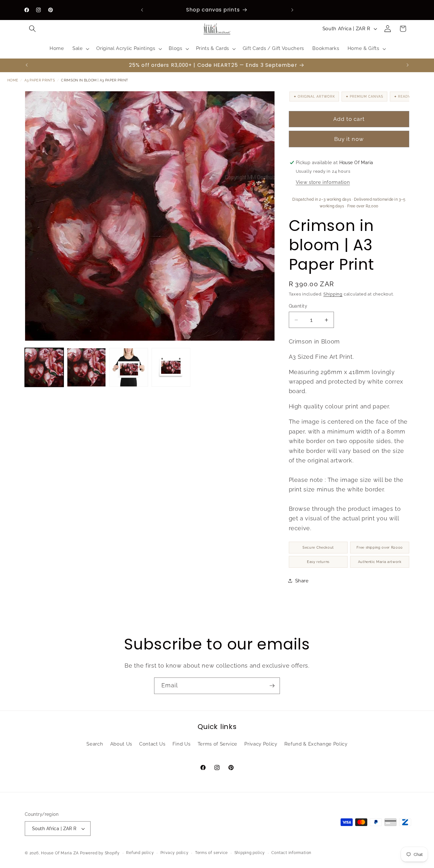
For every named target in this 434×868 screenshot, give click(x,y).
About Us (121, 744)
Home (12, 80)
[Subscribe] (272, 685)
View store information (323, 182)
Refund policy (140, 853)
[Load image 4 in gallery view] (171, 367)
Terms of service (211, 853)
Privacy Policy (260, 744)
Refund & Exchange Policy (316, 744)
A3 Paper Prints (39, 80)
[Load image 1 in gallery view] (44, 367)
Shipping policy (249, 853)
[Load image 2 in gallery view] (86, 367)
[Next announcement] (292, 10)
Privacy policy (174, 853)
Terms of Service (218, 744)
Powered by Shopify (100, 853)
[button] (32, 28)
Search (94, 744)
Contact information (291, 853)
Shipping (332, 294)
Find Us (182, 744)
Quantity (298, 306)
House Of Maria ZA (60, 853)
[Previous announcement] (142, 10)
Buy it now (349, 139)
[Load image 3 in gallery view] (128, 367)
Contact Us (152, 744)
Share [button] (302, 581)
